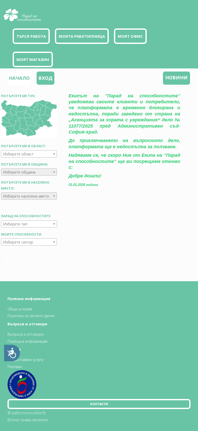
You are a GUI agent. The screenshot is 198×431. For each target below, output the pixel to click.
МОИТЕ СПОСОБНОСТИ (21, 234)
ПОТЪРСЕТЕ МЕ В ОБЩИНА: (24, 164)
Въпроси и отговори (25, 334)
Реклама (14, 366)
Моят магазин (32, 59)
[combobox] (29, 154)
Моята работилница (82, 36)
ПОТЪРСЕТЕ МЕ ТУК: (18, 95)
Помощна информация (27, 341)
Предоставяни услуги (25, 359)
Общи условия (19, 309)
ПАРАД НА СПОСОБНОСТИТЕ (25, 216)
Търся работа (31, 36)
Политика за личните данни (30, 315)
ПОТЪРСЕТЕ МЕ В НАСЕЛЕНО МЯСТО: (25, 185)
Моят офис (130, 36)
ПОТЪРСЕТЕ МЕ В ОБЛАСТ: (23, 146)
